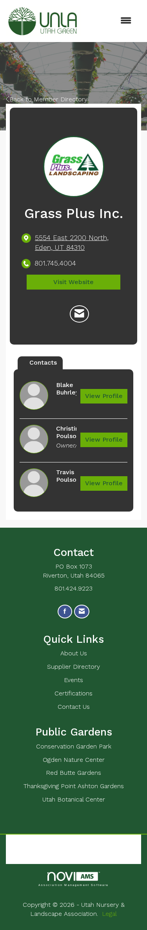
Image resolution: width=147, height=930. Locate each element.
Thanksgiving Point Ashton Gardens (74, 786)
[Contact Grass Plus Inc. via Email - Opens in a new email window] (79, 314)
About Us (73, 653)
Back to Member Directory (48, 99)
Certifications (73, 693)
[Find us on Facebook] (65, 611)
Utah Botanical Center (73, 799)
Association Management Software (73, 884)
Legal (109, 913)
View (104, 396)
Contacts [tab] (43, 362)
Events (73, 680)
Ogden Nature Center (74, 759)
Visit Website (73, 282)
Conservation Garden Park (73, 746)
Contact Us (74, 706)
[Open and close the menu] (110, 21)
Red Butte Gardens (73, 772)
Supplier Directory (73, 666)
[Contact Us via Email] (81, 611)
